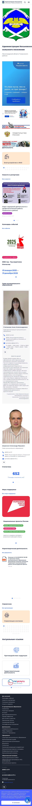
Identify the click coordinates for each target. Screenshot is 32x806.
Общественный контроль (9, 755)
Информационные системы (10, 751)
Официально (6, 735)
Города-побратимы (7, 716)
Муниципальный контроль (9, 753)
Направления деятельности (10, 729)
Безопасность (7, 213)
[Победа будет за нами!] (16, 144)
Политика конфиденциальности (8, 779)
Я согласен (16, 802)
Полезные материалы (8, 702)
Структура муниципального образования (14, 737)
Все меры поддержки (8, 493)
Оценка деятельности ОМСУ (10, 757)
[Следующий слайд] (29, 114)
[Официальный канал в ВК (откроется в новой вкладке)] (4, 787)
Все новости (6, 179)
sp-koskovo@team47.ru (9, 775)
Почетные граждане (8, 710)
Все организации (7, 608)
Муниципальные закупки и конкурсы (12, 749)
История (4, 712)
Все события (6, 228)
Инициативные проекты (9, 763)
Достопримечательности (9, 714)
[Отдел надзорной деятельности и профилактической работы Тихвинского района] (16, 192)
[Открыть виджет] (28, 800)
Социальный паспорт (8, 722)
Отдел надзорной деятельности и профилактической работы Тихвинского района (14, 208)
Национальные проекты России (15, 521)
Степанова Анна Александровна (15, 327)
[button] (3, 167)
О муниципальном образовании (11, 706)
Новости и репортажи (8, 700)
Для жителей (6, 696)
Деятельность (6, 727)
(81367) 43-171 (6, 769)
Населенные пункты (8, 720)
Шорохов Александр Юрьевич (13, 446)
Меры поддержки (7, 731)
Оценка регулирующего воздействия (13, 747)
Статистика (5, 745)
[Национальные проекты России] (16, 506)
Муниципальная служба (9, 739)
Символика (5, 708)
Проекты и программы (8, 733)
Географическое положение (10, 724)
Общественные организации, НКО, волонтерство (12, 760)
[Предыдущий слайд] (3, 114)
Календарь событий (8, 698)
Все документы (7, 552)
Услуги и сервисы (7, 704)
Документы (5, 743)
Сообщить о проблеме (16, 100)
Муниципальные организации (11, 741)
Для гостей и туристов (8, 718)
